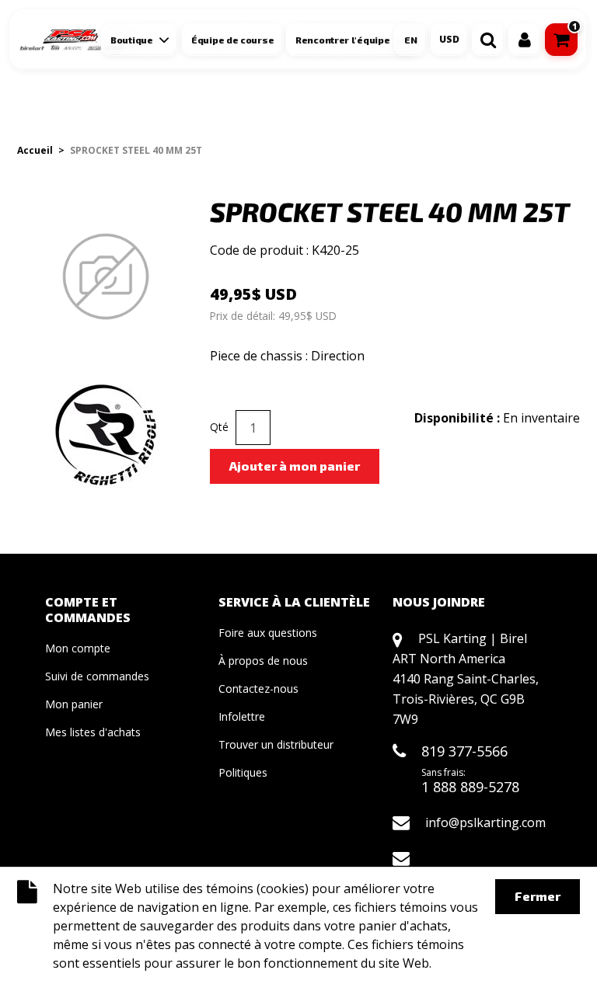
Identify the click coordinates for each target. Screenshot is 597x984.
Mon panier (74, 704)
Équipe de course (232, 39)
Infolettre (241, 716)
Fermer (537, 895)
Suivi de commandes (97, 676)
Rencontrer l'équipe (342, 39)
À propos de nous (263, 660)
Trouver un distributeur (275, 744)
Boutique (131, 39)
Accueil (35, 150)
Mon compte (77, 648)
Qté (219, 426)
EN (410, 39)
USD (449, 39)
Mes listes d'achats (93, 732)
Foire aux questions (267, 632)
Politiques (242, 772)
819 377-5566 (464, 751)
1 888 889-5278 (470, 786)
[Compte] (524, 39)
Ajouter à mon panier (294, 465)
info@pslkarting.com (485, 822)
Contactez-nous (258, 688)
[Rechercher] (488, 39)
